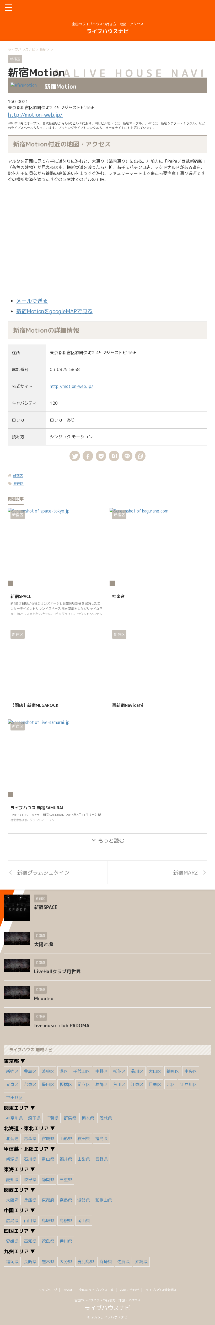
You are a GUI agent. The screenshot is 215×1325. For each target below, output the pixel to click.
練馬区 (172, 1071)
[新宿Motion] (114, 456)
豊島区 (30, 1071)
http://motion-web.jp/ (35, 114)
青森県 (30, 1138)
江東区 (137, 1084)
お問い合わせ (129, 1290)
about (67, 1290)
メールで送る (32, 300)
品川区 (137, 1071)
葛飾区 (101, 1084)
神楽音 (118, 596)
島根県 (66, 1221)
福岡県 (12, 1262)
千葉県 (52, 1118)
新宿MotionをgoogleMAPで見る (54, 311)
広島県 (12, 1221)
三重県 (66, 1179)
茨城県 (105, 1118)
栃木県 (88, 1118)
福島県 (101, 1138)
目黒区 (155, 1084)
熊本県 (48, 1262)
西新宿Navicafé (127, 705)
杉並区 (119, 1071)
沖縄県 (141, 1262)
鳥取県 (48, 1221)
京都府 (48, 1200)
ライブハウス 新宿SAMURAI (36, 808)
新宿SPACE (20, 596)
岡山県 (83, 1221)
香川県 (66, 1241)
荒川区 (119, 1084)
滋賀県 (83, 1200)
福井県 (66, 1159)
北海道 (12, 1138)
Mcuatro (43, 998)
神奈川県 (14, 1118)
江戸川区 (188, 1084)
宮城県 (48, 1138)
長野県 (101, 1159)
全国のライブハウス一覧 (96, 1290)
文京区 (12, 1084)
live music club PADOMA (61, 1025)
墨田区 (48, 1084)
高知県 (30, 1241)
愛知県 (12, 1179)
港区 (64, 1071)
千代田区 (81, 1071)
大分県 (66, 1262)
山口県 (30, 1221)
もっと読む (111, 840)
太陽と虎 (43, 944)
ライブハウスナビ (107, 31)
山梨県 (83, 1159)
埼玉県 (34, 1118)
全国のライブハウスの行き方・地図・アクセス (107, 1300)
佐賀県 (123, 1262)
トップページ (47, 1290)
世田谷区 (14, 1097)
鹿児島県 (85, 1262)
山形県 (66, 1138)
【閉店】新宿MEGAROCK (34, 705)
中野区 (101, 1071)
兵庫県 (30, 1200)
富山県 (48, 1159)
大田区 (155, 1071)
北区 (170, 1084)
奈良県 (66, 1200)
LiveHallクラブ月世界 (57, 971)
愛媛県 (12, 1241)
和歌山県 (103, 1200)
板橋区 (66, 1084)
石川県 (30, 1159)
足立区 (83, 1084)
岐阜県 (30, 1179)
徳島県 (48, 1241)
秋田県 (83, 1138)
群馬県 (70, 1118)
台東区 (30, 1084)
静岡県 (48, 1179)
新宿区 (18, 475)
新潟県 (12, 1159)
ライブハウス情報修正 (161, 1290)
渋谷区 (48, 1071)
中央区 (190, 1071)
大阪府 (12, 1200)
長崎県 (30, 1262)
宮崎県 (105, 1262)
